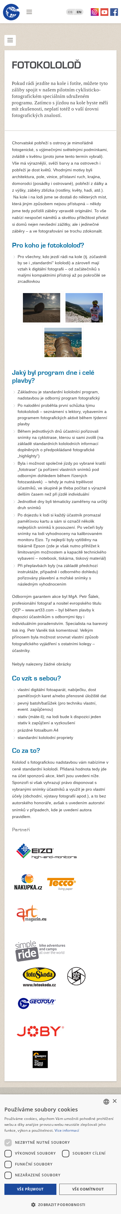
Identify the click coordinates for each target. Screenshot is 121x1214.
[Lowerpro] (40, 1070)
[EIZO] (47, 865)
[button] (60, 1204)
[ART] (30, 928)
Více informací (67, 1130)
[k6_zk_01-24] (84, 308)
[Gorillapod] (40, 1043)
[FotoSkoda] (34, 988)
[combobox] (106, 1102)
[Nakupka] (29, 896)
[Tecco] (63, 896)
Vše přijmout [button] (30, 1189)
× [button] (114, 1101)
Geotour (11, 12)
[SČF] (73, 988)
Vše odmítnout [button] (88, 1189)
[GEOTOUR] (34, 1015)
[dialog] (60, 1154)
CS (70, 12)
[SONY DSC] (41, 308)
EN (79, 12)
